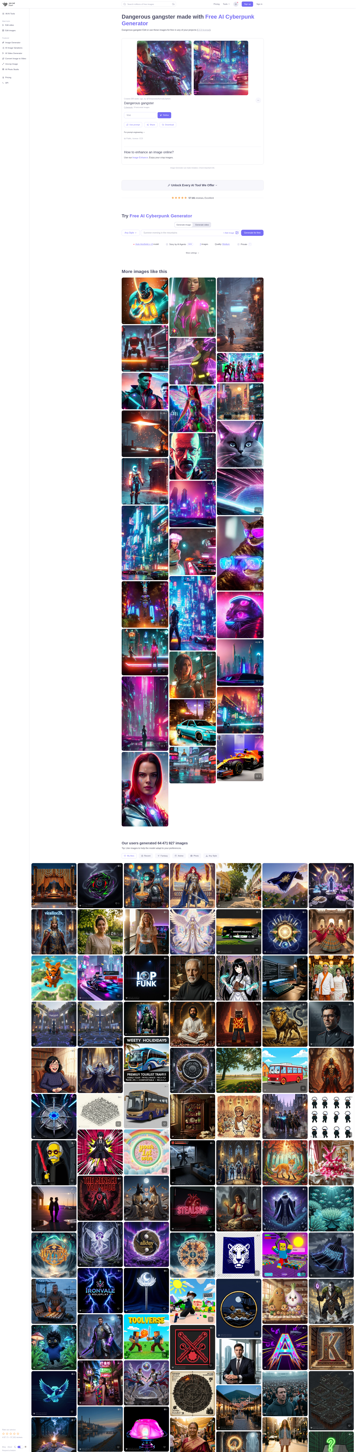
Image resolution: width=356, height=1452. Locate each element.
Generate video (202, 225)
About (10, 1447)
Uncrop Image (11, 64)
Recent (147, 856)
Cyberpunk (128, 107)
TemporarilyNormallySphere (159, 99)
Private (244, 244)
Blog (4, 1447)
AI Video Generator (13, 53)
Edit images (10, 30)
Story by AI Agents (177, 244)
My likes (130, 856)
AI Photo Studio (12, 69)
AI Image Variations (13, 48)
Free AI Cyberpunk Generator (161, 215)
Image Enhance (140, 157)
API (6, 83)
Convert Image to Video (15, 58)
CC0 (141, 138)
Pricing (217, 4)
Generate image (183, 225)
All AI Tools (10, 14)
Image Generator (12, 42)
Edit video (9, 25)
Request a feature (9, 1450)
